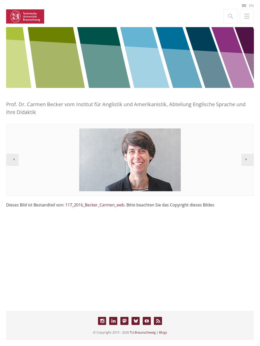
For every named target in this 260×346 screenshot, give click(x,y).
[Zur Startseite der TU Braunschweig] (25, 16)
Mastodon (124, 321)
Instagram (102, 321)
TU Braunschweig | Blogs (148, 332)
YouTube (147, 321)
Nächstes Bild (247, 160)
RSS (158, 321)
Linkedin (113, 321)
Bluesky (136, 321)
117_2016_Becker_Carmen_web (94, 205)
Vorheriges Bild (12, 160)
